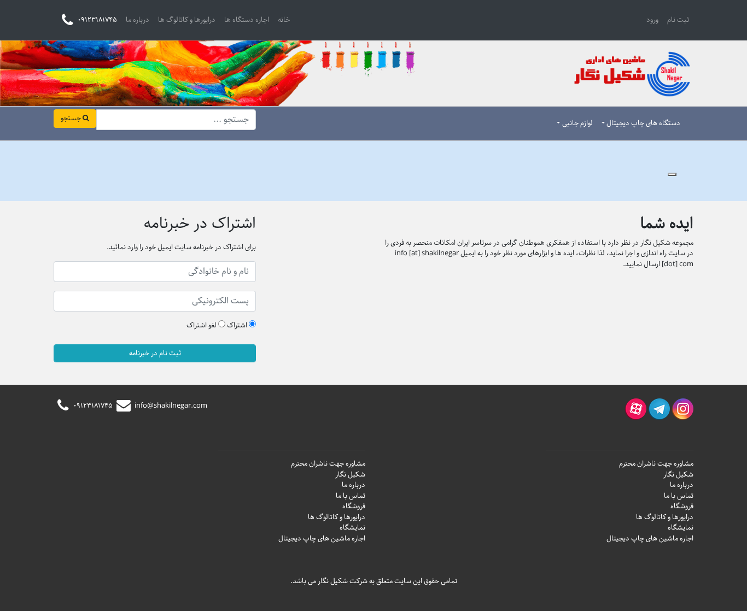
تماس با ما (678, 496)
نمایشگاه (680, 527)
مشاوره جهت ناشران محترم (656, 463)
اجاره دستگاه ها (246, 20)
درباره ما (137, 20)
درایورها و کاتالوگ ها (186, 20)
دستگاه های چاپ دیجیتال (643, 123)
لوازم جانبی (577, 123)
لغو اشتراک (202, 325)
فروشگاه (681, 506)
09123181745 (92, 406)
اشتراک (238, 325)
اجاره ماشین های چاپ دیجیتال (649, 538)
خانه (284, 20)
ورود (652, 20)
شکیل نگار (678, 474)
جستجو (72, 118)
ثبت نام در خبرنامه (155, 353)
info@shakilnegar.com (170, 406)
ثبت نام (678, 20)
